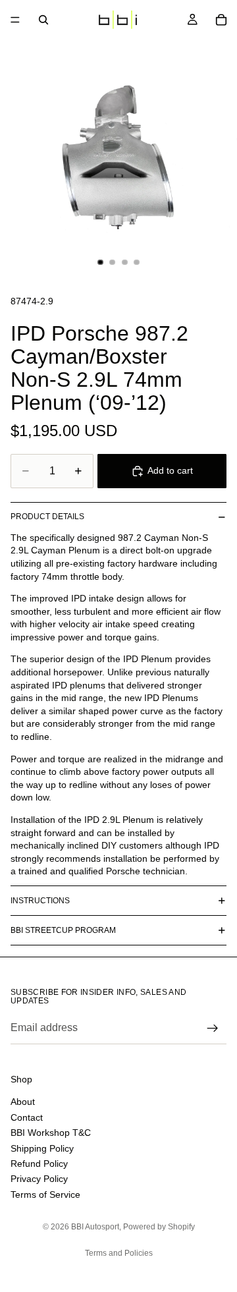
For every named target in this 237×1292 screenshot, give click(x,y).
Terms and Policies (119, 1253)
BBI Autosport (95, 1226)
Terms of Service (45, 1194)
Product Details (47, 516)
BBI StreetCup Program (63, 930)
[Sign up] (212, 1028)
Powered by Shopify (159, 1226)
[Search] (43, 19)
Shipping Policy (42, 1147)
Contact (27, 1116)
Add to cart (170, 470)
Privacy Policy (39, 1178)
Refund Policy (39, 1163)
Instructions (40, 900)
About (23, 1101)
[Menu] (15, 20)
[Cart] (221, 19)
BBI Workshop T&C (51, 1132)
